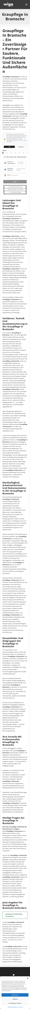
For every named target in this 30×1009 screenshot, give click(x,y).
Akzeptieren (15, 995)
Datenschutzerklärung (12, 1007)
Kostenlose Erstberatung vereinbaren (13, 915)
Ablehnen (15, 999)
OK (9, 146)
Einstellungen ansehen (15, 1003)
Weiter (15, 181)
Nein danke (21, 146)
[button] (27, 978)
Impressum (20, 1007)
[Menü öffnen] (26, 4)
